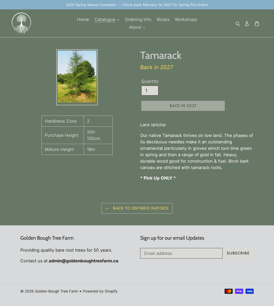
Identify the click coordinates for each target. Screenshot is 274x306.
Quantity (149, 81)
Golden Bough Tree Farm (56, 291)
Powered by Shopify (100, 291)
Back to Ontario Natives (140, 208)
